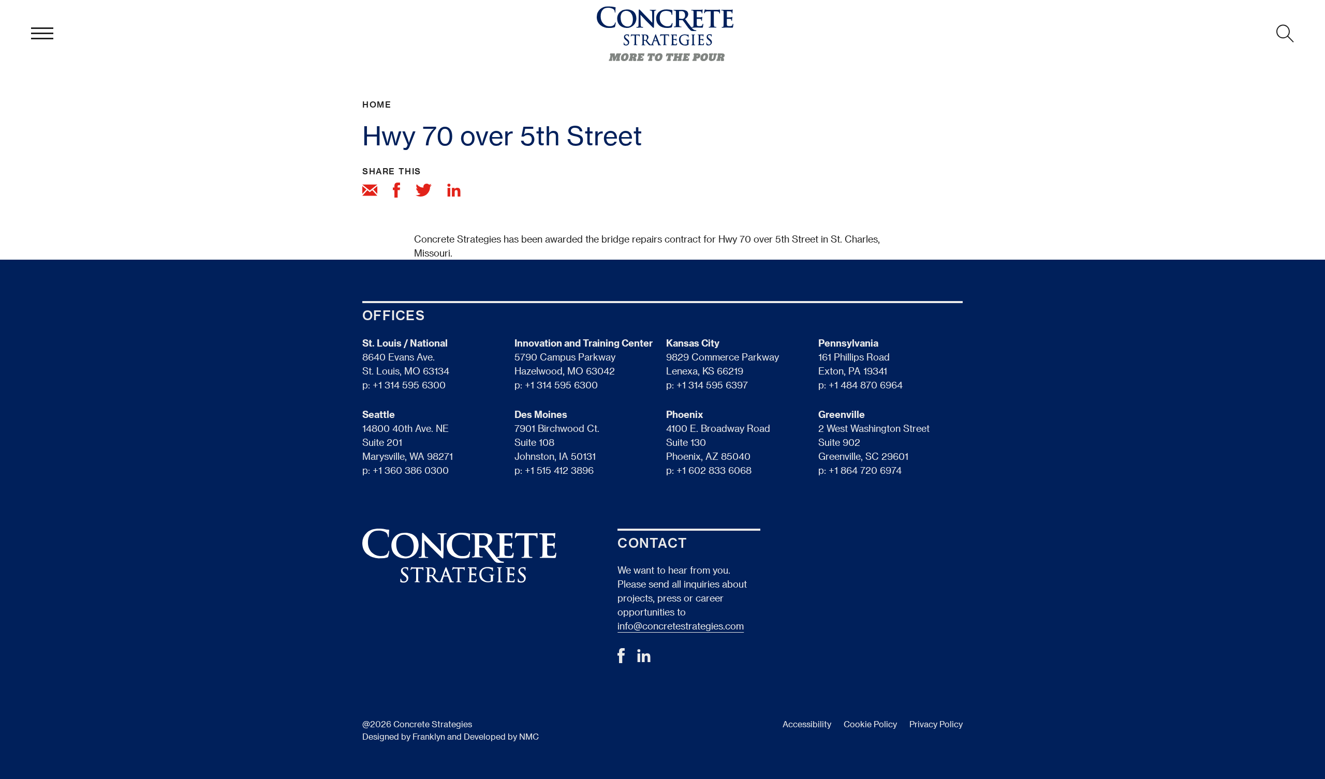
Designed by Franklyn (403, 736)
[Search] (1285, 33)
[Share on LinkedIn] (454, 192)
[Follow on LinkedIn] (644, 658)
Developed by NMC (501, 736)
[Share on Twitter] (424, 192)
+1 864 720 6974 (865, 470)
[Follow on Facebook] (621, 659)
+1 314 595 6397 (712, 384)
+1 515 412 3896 (559, 470)
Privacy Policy (936, 724)
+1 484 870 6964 (866, 384)
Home (376, 104)
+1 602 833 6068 (714, 470)
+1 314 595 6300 (409, 384)
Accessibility (807, 724)
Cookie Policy (870, 724)
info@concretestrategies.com (680, 625)
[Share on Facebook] (396, 192)
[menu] (42, 33)
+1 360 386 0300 (411, 470)
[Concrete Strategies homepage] (665, 33)
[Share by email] (369, 192)
